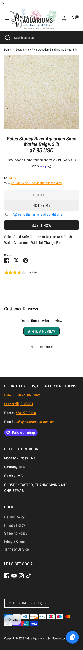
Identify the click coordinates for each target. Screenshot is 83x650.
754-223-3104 (26, 412)
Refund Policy (14, 517)
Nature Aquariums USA (38, 638)
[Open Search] (7, 37)
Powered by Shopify (63, 638)
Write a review (41, 331)
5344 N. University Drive (22, 395)
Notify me (41, 205)
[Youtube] (14, 575)
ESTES (12, 178)
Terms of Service (16, 549)
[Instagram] (21, 575)
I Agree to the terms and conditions (36, 214)
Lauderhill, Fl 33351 (18, 403)
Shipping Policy (15, 533)
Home (7, 49)
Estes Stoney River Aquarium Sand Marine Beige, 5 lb (46, 49)
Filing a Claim (14, 541)
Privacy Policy (14, 525)
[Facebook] (6, 575)
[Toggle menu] (5, 18)
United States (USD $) (25, 603)
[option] (41, 92)
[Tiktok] (28, 575)
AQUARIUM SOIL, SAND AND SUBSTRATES (36, 183)
